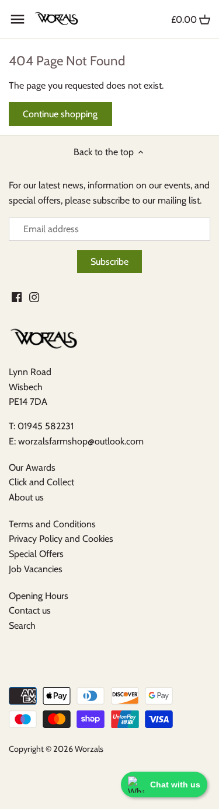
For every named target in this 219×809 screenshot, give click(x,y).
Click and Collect (41, 482)
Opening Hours (38, 595)
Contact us (30, 610)
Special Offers (36, 553)
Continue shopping (60, 114)
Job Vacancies (35, 569)
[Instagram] (34, 296)
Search (22, 625)
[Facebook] (17, 296)
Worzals (89, 749)
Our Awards (32, 467)
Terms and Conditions (52, 524)
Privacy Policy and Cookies (61, 538)
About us (26, 497)
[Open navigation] (17, 19)
